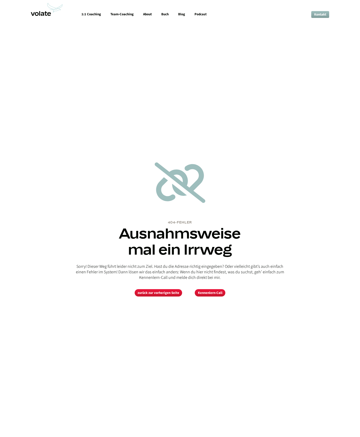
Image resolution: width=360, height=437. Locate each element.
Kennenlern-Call (210, 292)
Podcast (200, 14)
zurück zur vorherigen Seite (158, 292)
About (147, 14)
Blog (181, 14)
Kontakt (320, 14)
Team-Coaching (122, 14)
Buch (165, 14)
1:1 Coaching (91, 14)
